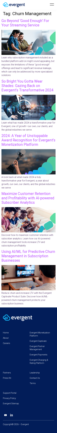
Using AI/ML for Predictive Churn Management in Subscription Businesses (28, 256)
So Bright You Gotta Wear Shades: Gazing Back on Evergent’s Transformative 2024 (27, 85)
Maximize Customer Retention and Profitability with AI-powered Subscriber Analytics (27, 198)
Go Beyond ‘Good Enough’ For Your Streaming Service (25, 23)
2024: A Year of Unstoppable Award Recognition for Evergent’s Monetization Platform (28, 140)
